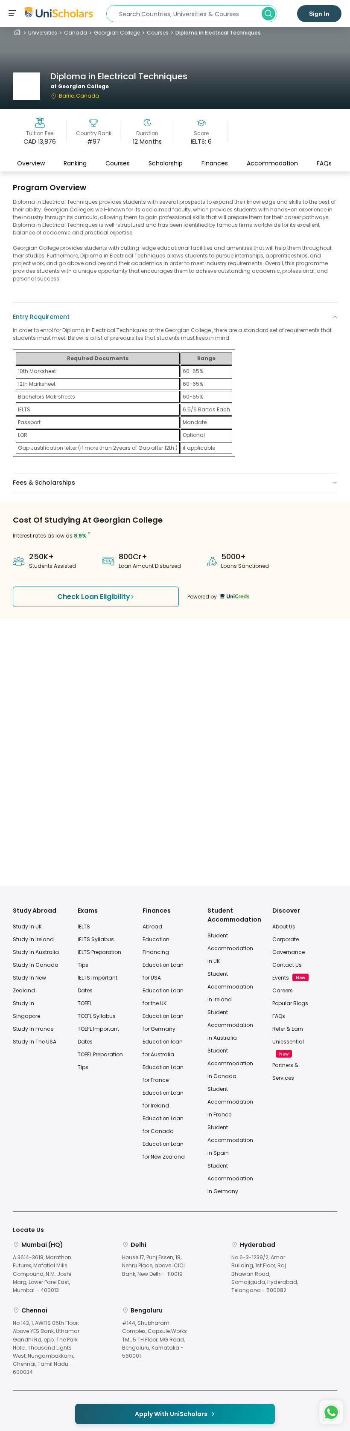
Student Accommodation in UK (230, 948)
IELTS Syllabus (96, 939)
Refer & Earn (287, 1028)
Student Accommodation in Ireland (230, 986)
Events (280, 977)
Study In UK (27, 926)
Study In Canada (35, 964)
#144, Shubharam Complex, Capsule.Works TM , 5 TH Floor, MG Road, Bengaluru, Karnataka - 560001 (154, 1339)
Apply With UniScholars (171, 1414)
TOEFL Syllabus (97, 1016)
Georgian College (117, 32)
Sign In (319, 13)
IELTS (84, 926)
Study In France (33, 1028)
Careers (282, 990)
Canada (75, 32)
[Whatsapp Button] (331, 1412)
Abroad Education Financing (156, 939)
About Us (283, 926)
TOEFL (85, 1003)
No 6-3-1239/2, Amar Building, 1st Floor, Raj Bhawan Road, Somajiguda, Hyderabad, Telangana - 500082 (264, 1274)
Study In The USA (34, 1041)
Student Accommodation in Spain (230, 1140)
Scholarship (166, 163)
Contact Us (287, 964)
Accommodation (272, 163)
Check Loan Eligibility (93, 596)
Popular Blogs (290, 1003)
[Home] (17, 32)
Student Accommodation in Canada (230, 1063)
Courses (158, 32)
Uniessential (288, 1041)
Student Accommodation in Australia (230, 1025)
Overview (31, 163)
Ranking (75, 163)
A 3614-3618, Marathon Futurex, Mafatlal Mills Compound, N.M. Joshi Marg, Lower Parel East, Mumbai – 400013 (42, 1274)
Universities (42, 32)
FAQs (324, 163)
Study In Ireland (33, 939)
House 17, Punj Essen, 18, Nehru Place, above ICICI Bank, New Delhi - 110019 (153, 1265)
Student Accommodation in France (230, 1101)
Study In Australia (36, 952)
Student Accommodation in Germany (230, 1178)
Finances (214, 163)
